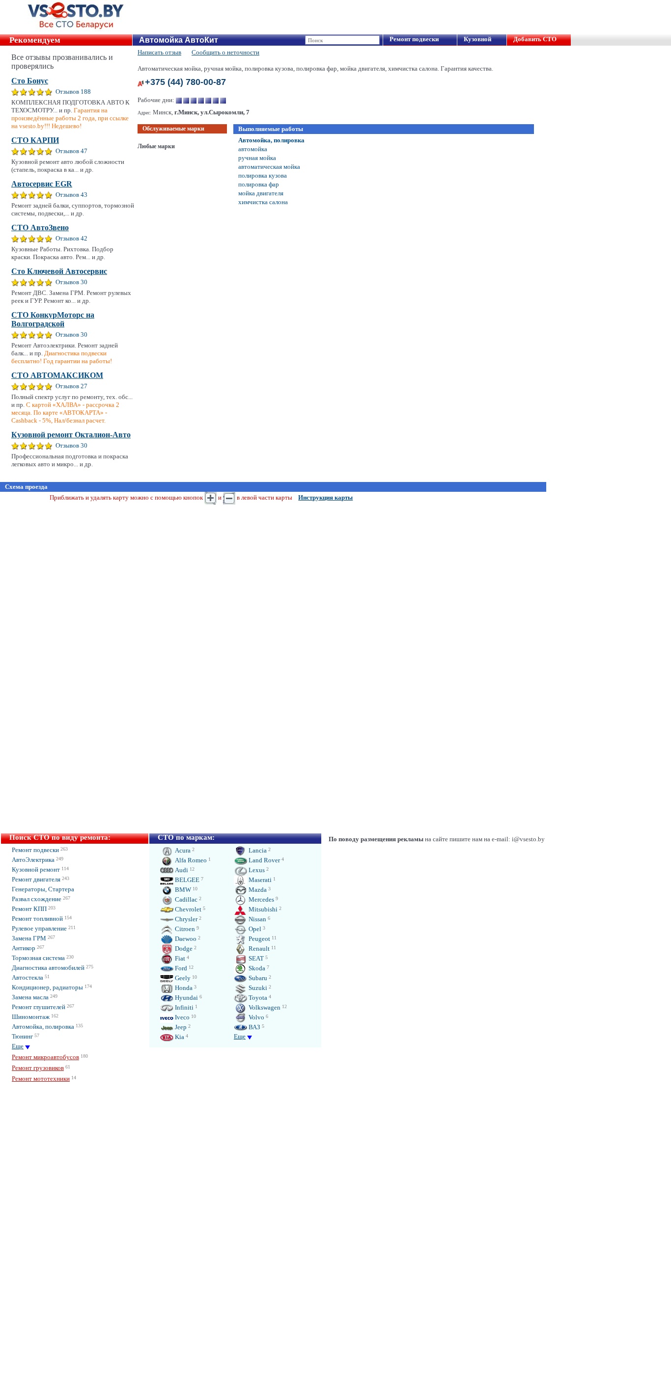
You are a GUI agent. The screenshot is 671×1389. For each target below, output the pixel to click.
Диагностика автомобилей (48, 967)
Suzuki (257, 987)
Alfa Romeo (190, 860)
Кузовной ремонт (36, 869)
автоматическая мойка (269, 166)
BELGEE (186, 879)
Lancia (257, 850)
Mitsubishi (262, 909)
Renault (258, 948)
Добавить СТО (535, 39)
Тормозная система (38, 958)
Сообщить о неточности (225, 52)
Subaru (257, 978)
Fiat (179, 958)
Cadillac (185, 899)
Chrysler (185, 919)
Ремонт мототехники (41, 1078)
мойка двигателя (260, 193)
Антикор (23, 948)
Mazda (257, 889)
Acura (182, 850)
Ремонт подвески (414, 39)
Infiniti (183, 1007)
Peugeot (258, 938)
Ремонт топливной (37, 918)
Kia (178, 1037)
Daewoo (184, 938)
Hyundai (185, 997)
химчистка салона (263, 202)
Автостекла (27, 977)
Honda (183, 987)
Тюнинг (22, 1036)
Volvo (255, 1017)
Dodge (183, 948)
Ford (180, 968)
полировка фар (258, 184)
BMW (182, 889)
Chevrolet (187, 909)
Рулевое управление (39, 928)
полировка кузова (262, 175)
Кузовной (477, 39)
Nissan (256, 919)
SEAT (255, 958)
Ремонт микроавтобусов (45, 1057)
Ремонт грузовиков (38, 1067)
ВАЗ (253, 1027)
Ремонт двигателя (36, 879)
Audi (180, 870)
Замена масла (30, 997)
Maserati (259, 879)
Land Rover (263, 860)
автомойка (252, 149)
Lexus (256, 870)
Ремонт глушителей (38, 1007)
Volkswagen (263, 1007)
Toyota (257, 997)
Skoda (256, 968)
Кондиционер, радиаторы (47, 987)
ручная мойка (257, 157)
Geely (182, 978)
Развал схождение (36, 899)
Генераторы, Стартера (43, 889)
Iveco (181, 1017)
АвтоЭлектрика (33, 859)
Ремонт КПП (29, 908)
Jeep (180, 1027)
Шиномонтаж (31, 1016)
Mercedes (260, 899)
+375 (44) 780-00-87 (185, 82)
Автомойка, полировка (271, 140)
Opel (254, 929)
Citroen (184, 929)
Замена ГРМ (29, 938)
